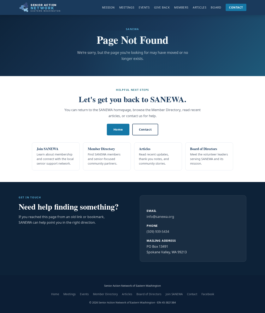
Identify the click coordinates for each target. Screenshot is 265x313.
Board (216, 7)
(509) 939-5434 (158, 231)
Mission (108, 7)
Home (118, 129)
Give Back (162, 7)
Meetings (126, 7)
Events (144, 7)
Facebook (207, 294)
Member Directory (105, 294)
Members (181, 7)
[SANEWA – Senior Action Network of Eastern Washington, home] (45, 7)
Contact (236, 7)
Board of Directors (148, 294)
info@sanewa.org (160, 216)
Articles (199, 7)
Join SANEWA (174, 294)
